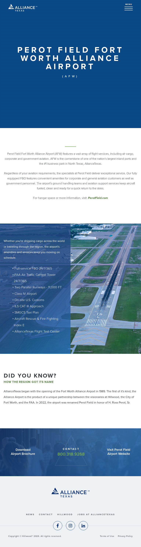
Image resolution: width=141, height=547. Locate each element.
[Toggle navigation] (128, 8)
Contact (46, 514)
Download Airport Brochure (23, 452)
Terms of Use (107, 536)
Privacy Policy (125, 536)
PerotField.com (98, 198)
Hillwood (65, 514)
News (30, 514)
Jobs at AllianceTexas (96, 514)
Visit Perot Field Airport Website (118, 452)
